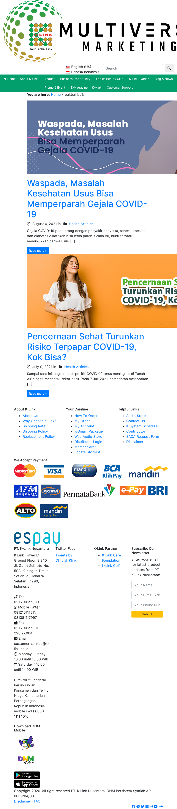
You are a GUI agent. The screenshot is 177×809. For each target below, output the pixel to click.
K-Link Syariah (139, 79)
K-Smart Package (88, 431)
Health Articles (81, 224)
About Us (30, 415)
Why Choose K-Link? (39, 421)
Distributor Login (88, 441)
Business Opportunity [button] (75, 79)
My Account (84, 426)
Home (11, 79)
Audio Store (136, 415)
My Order (82, 421)
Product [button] (49, 79)
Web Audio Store (88, 436)
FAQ (37, 801)
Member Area (85, 447)
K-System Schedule (142, 426)
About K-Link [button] (29, 79)
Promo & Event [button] (54, 87)
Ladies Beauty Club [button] (109, 79)
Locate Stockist (87, 452)
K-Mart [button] (96, 87)
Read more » (38, 250)
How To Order (86, 415)
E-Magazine (79, 87)
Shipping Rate (34, 426)
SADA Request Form (142, 436)
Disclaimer (134, 441)
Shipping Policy (35, 431)
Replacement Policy (39, 436)
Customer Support (120, 87)
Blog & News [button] (164, 79)
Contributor (135, 431)
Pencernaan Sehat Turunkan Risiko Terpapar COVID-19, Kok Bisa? (85, 346)
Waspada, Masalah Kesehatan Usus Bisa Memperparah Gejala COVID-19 (87, 198)
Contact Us (135, 421)
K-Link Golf (111, 565)
